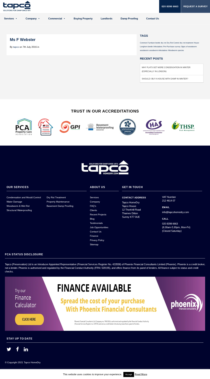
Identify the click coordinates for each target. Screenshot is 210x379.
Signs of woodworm (189, 47)
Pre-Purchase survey (171, 47)
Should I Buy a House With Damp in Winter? (165, 79)
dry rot (163, 43)
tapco (16, 47)
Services (9, 18)
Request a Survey (195, 6)
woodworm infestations (158, 50)
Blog (92, 218)
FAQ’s (93, 206)
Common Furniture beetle (150, 43)
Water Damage (14, 201)
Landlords (106, 18)
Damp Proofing (129, 18)
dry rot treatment (186, 43)
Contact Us (152, 18)
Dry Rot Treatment (56, 197)
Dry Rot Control (173, 43)
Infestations (158, 47)
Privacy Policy (97, 240)
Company (31, 18)
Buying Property (83, 18)
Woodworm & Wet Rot (18, 206)
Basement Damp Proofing (60, 206)
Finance (94, 236)
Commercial (55, 18)
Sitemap (94, 244)
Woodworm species (176, 50)
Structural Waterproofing (19, 210)
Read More (141, 374)
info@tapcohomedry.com (175, 212)
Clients (93, 210)
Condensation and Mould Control (24, 197)
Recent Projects (98, 214)
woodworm (144, 50)
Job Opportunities (99, 227)
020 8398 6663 (170, 6)
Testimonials (96, 223)
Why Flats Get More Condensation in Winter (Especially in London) (166, 69)
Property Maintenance (58, 201)
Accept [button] (128, 374)
